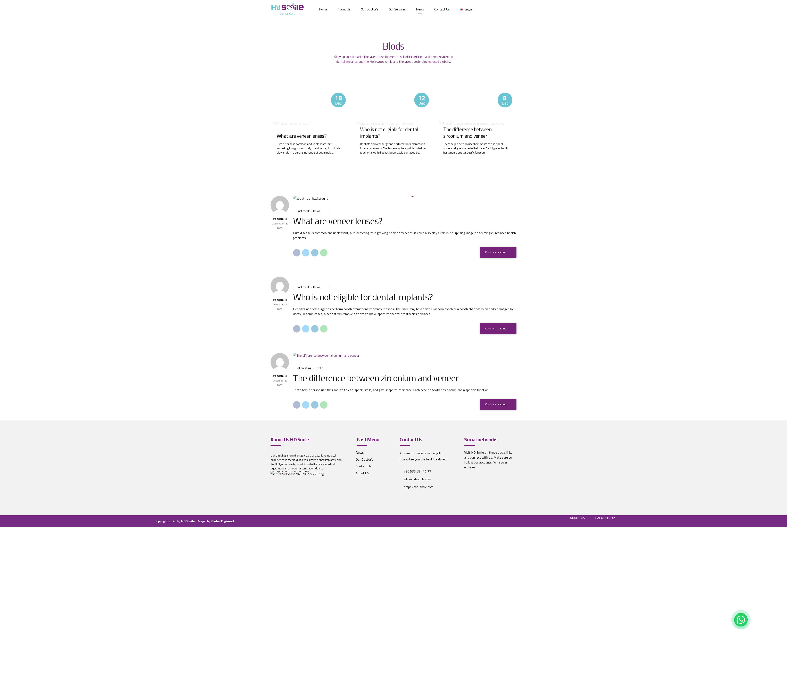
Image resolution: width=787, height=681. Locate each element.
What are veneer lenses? (301, 136)
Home (323, 9)
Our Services (397, 9)
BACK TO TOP (605, 518)
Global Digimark (223, 521)
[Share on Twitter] (305, 252)
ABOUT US (577, 518)
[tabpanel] (404, 198)
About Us (344, 9)
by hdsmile (280, 219)
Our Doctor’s (370, 9)
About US (362, 473)
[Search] (515, 9)
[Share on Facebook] (296, 252)
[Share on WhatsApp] (324, 252)
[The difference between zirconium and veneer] (404, 355)
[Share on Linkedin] (314, 252)
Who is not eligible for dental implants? (389, 132)
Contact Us (442, 9)
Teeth (319, 368)
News (420, 9)
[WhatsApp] (741, 619)
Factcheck (303, 211)
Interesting (304, 368)
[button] (301, 198)
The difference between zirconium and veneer (467, 132)
